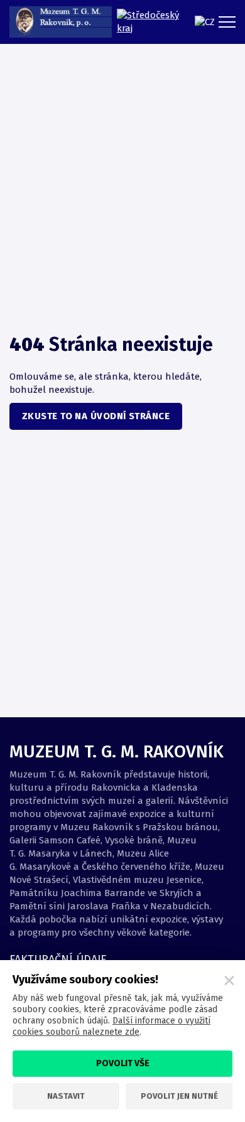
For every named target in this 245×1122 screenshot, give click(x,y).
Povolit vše (123, 1063)
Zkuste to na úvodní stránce (96, 416)
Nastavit (66, 1096)
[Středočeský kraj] (149, 22)
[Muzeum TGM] (60, 22)
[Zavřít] (229, 980)
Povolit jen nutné (179, 1096)
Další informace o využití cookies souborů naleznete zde (111, 1026)
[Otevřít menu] (229, 22)
